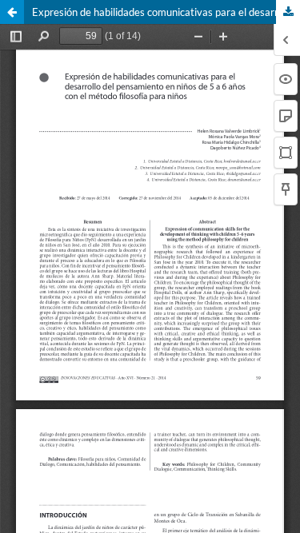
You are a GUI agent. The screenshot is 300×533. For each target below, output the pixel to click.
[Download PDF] (288, 12)
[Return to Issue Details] (12, 12)
